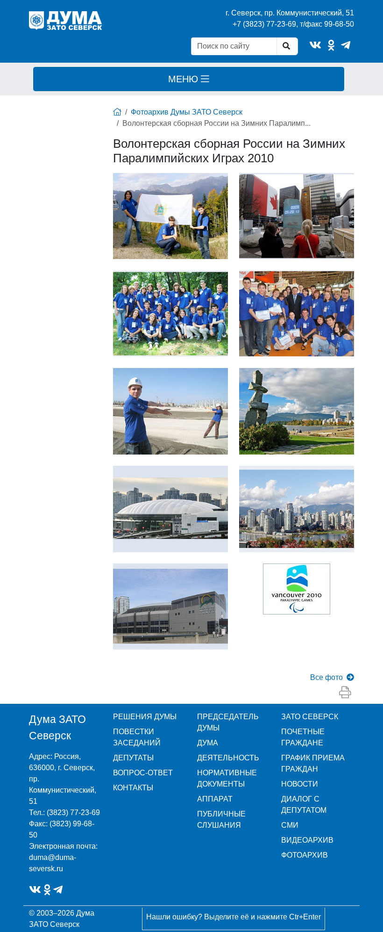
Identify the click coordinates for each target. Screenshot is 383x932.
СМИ (289, 825)
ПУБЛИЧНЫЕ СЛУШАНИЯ (221, 819)
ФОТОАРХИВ (304, 855)
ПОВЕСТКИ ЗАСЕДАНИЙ (137, 737)
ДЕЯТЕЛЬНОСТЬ (228, 758)
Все (326, 677)
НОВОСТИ (299, 784)
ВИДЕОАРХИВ (307, 840)
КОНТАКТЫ (133, 788)
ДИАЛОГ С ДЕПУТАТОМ (303, 804)
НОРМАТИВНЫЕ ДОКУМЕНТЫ (227, 778)
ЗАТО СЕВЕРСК (309, 717)
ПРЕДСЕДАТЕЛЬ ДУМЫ (228, 722)
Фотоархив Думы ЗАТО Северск (186, 112)
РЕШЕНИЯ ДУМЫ (145, 717)
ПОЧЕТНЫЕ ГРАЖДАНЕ (303, 737)
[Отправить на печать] (345, 692)
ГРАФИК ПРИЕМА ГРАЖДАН (313, 763)
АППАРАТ (215, 799)
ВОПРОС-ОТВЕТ (143, 773)
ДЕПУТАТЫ (133, 758)
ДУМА (207, 743)
